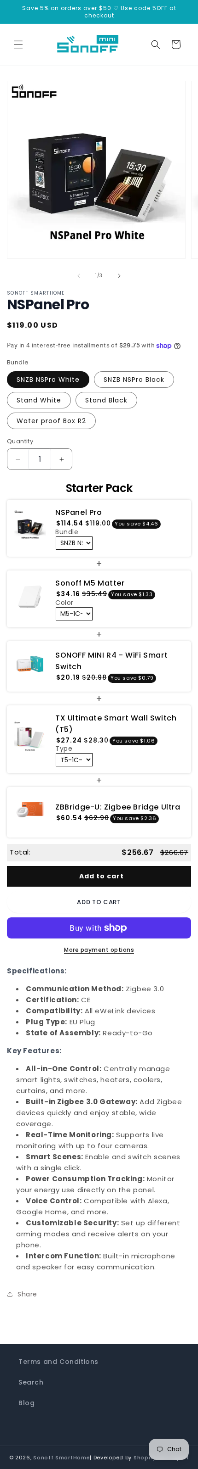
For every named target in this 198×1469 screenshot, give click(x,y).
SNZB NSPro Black (134, 379)
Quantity (20, 441)
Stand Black (106, 400)
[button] (18, 44)
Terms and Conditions (58, 1361)
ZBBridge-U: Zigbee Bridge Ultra (118, 807)
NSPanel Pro (78, 512)
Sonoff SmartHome (61, 1457)
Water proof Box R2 (51, 420)
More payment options (99, 950)
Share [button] (27, 1294)
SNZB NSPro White (48, 379)
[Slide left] (79, 276)
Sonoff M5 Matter (90, 583)
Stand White (39, 400)
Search (31, 1382)
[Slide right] (119, 276)
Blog (26, 1403)
